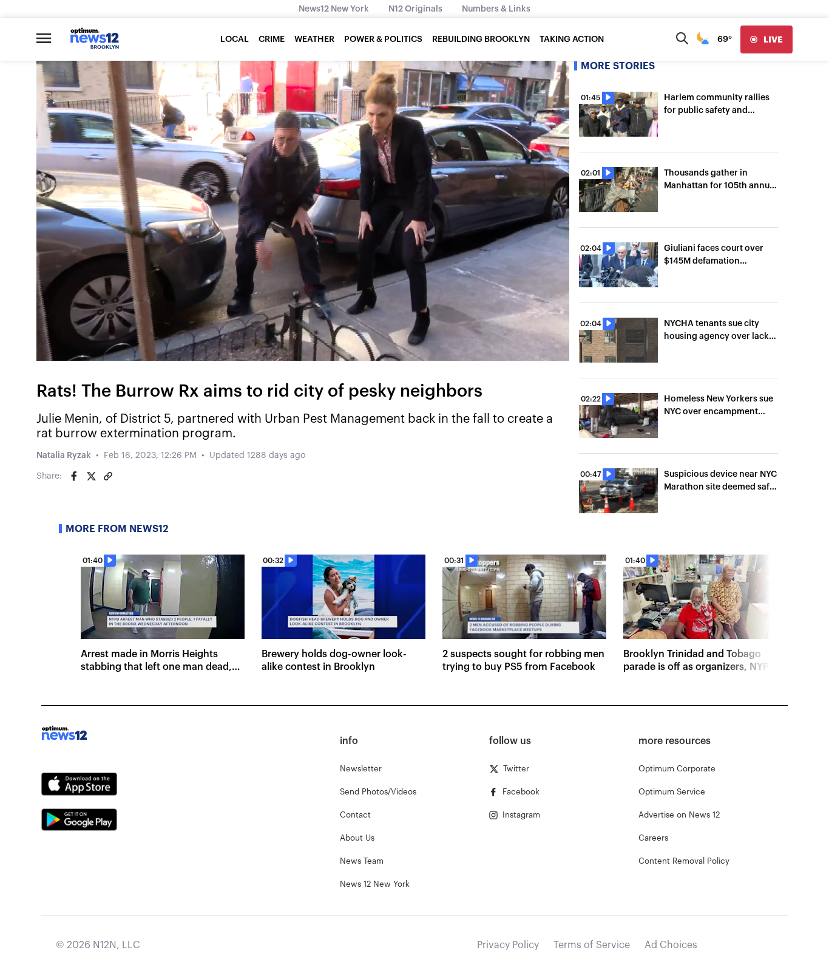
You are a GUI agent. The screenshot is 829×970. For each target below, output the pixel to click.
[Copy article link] (108, 476)
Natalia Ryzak (63, 455)
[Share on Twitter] (91, 476)
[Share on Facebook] (74, 476)
